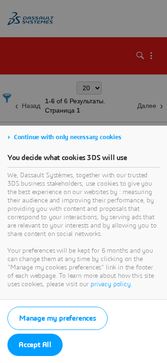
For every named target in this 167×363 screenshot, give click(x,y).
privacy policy (110, 284)
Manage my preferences (57, 318)
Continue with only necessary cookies (68, 137)
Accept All (35, 345)
